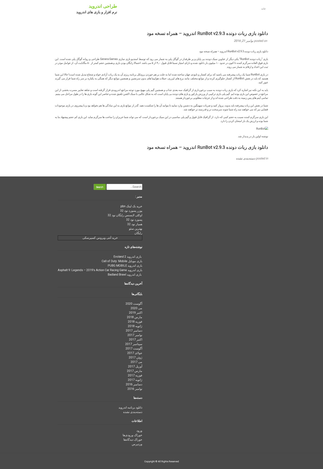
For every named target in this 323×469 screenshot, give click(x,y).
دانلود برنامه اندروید (130, 407)
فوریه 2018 (135, 321)
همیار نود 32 (134, 224)
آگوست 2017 (134, 348)
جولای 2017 (134, 353)
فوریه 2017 (135, 375)
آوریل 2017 (135, 366)
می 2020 (136, 308)
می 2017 (136, 362)
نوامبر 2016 (134, 389)
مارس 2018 (134, 317)
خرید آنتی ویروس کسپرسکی (100, 238)
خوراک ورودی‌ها (132, 435)
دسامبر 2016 (134, 384)
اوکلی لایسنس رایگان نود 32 (125, 215)
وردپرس (137, 444)
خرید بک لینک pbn (131, 206)
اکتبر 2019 (135, 312)
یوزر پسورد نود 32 (131, 210)
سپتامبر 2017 (133, 344)
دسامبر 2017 (134, 330)
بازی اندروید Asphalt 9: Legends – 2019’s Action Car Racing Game (100, 270)
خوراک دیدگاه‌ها (132, 439)
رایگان (138, 233)
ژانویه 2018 (135, 326)
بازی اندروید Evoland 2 (127, 256)
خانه (263, 8)
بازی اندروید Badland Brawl (125, 274)
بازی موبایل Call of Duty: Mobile (122, 261)
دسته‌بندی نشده (245, 158)
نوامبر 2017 (134, 335)
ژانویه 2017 (135, 380)
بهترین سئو (135, 228)
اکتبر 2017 (135, 339)
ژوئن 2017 (135, 357)
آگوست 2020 (134, 303)
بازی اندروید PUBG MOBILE (125, 265)
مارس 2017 (134, 371)
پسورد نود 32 (134, 219)
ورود (139, 430)
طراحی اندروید (103, 6)
